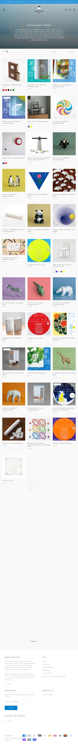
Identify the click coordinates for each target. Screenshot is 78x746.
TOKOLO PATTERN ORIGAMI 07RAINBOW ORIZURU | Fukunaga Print (38, 445)
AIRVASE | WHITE (7, 480)
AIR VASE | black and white (62, 555)
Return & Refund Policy (49, 667)
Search (44, 661)
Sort (55, 52)
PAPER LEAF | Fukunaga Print (12, 443)
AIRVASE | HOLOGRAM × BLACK (12, 555)
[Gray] (11, 90)
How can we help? (48, 695)
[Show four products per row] (7, 51)
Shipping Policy (47, 670)
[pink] (59, 271)
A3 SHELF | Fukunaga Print (37, 518)
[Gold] (28, 487)
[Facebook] (5, 684)
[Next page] (45, 639)
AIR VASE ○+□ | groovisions (12, 518)
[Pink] (31, 523)
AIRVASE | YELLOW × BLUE (36, 265)
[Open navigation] (4, 10)
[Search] (70, 10)
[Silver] (31, 487)
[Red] (6, 90)
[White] (54, 271)
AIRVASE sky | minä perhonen (63, 480)
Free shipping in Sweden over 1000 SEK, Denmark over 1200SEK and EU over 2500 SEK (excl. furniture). (39, 2)
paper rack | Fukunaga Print (37, 121)
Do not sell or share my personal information (54, 676)
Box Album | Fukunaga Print (12, 85)
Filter (71, 52)
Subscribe (11, 708)
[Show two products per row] (4, 51)
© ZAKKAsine (9, 736)
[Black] (8, 90)
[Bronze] (33, 487)
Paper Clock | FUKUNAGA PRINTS (13, 158)
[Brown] (3, 90)
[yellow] (31, 126)
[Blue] (3, 163)
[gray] (28, 126)
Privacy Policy (46, 664)
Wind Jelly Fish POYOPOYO (36, 373)
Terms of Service (47, 673)
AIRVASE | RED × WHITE (35, 338)
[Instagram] (9, 684)
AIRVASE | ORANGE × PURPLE (62, 443)
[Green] (13, 90)
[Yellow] (33, 523)
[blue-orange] (33, 126)
